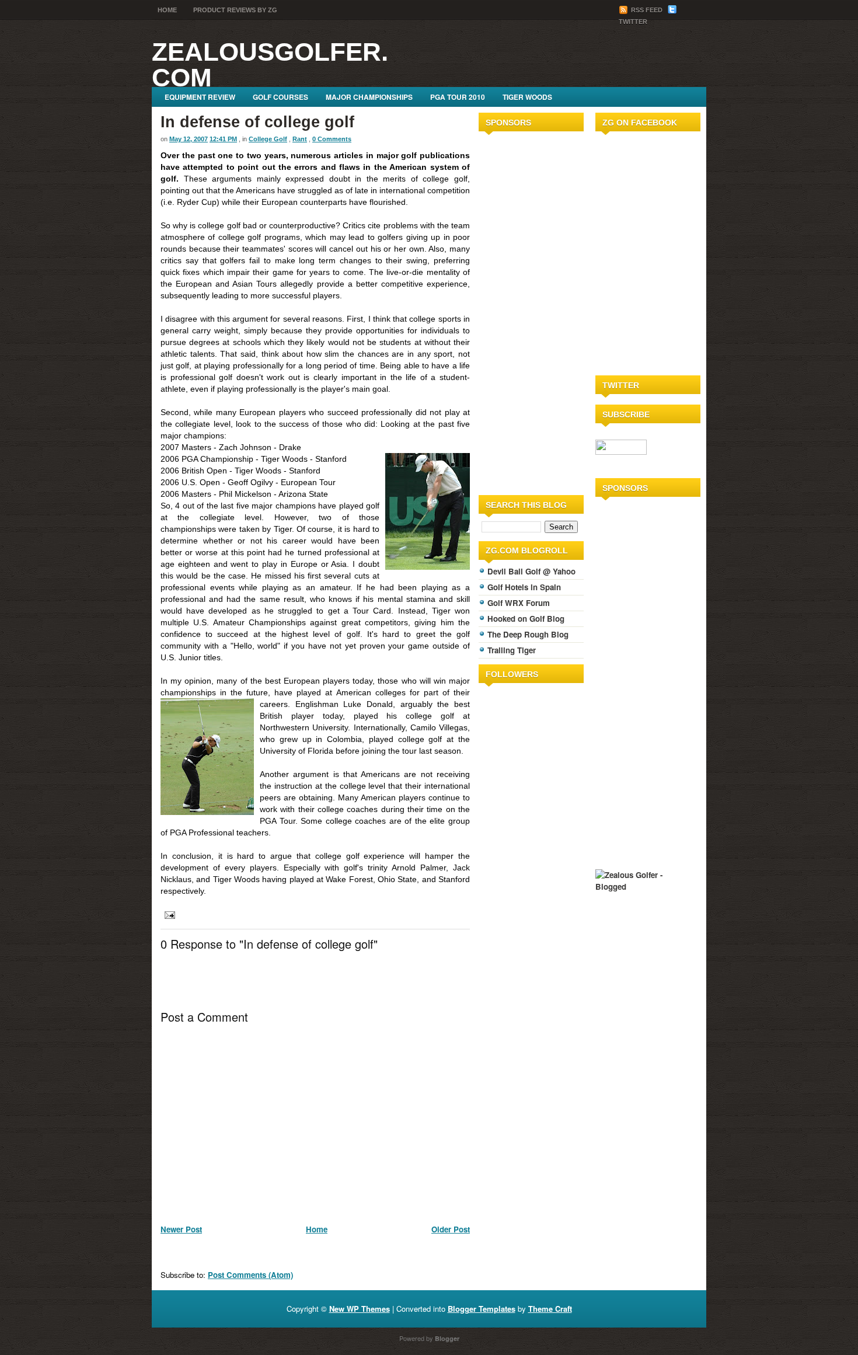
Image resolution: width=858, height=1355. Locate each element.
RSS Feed (646, 9)
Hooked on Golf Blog (525, 618)
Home (167, 9)
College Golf (268, 138)
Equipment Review (200, 97)
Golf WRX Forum (518, 602)
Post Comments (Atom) (250, 1274)
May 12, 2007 (188, 138)
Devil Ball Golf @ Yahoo (531, 571)
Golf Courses (280, 97)
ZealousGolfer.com (270, 64)
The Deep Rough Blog (527, 634)
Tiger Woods (527, 97)
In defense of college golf (257, 122)
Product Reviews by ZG (235, 9)
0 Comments (331, 138)
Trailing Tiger (511, 650)
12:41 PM (223, 138)
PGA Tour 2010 (457, 97)
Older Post (450, 1229)
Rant (299, 138)
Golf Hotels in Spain (524, 587)
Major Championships (369, 97)
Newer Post (181, 1229)
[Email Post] (168, 913)
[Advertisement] (514, 311)
